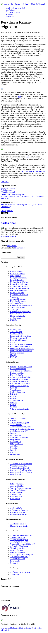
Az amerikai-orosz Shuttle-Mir (21, 535)
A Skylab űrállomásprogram (20, 546)
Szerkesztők (10, 17)
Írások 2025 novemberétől (15, 8)
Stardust (13, 433)
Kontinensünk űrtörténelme (20, 384)
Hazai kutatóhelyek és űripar (20, 336)
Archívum (9, 14)
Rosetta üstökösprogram (19, 340)
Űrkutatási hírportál (13, 12)
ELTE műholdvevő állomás (20, 346)
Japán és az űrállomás (18, 490)
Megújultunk (10, 10)
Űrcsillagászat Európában (19, 379)
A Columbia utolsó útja (18, 524)
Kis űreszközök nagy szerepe (21, 305)
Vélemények (15, 574)
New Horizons (15, 442)
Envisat (13, 398)
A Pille (12, 342)
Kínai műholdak (16, 497)
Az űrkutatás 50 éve (17, 559)
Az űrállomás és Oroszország (21, 464)
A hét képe (14, 310)
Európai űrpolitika (17, 373)
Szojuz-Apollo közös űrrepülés (21, 555)
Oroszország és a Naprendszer (21, 470)
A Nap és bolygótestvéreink (20, 377)
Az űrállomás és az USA (19, 431)
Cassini (13, 420)
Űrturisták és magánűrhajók (20, 312)
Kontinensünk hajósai (18, 369)
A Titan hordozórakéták (19, 557)
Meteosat (13, 403)
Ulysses (13, 405)
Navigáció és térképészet (19, 282)
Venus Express (15, 390)
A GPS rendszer (16, 425)
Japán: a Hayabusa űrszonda (20, 488)
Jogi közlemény (26, 628)
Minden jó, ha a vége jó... (19, 526)
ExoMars (13, 407)
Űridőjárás (14, 320)
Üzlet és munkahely (17, 274)
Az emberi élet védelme (19, 286)
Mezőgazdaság (15, 276)
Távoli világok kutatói (18, 307)
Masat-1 (13, 355)
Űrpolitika (14, 297)
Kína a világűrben (16, 492)
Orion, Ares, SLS (16, 444)
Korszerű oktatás (16, 271)
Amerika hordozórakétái (19, 437)
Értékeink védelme (17, 293)
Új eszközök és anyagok (19, 295)
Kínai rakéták (15, 499)
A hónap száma (16, 318)
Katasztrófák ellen (17, 280)
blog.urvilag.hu (19, 248)
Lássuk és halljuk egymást (19, 288)
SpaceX (13, 450)
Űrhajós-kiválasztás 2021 (19, 409)
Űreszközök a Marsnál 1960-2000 (22, 544)
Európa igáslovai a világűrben (21, 367)
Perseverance (15, 454)
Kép (19, 97)
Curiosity (13, 448)
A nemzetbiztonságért (18, 299)
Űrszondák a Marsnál (18, 512)
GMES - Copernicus (17, 392)
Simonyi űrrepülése (17, 353)
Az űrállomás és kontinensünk (21, 371)
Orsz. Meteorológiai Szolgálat (21, 351)
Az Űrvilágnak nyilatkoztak (20, 572)
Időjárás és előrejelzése (18, 291)
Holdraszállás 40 (16, 561)
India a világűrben (17, 484)
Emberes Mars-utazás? (18, 514)
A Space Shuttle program (19, 423)
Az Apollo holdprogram (19, 540)
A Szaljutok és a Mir (17, 538)
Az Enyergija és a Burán (19, 542)
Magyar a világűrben (18, 552)
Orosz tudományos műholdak (21, 472)
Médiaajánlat (15, 628)
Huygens (13, 388)
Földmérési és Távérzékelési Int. (22, 349)
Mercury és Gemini (17, 550)
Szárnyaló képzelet (17, 303)
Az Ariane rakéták (17, 400)
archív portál (12, 246)
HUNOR (13, 357)
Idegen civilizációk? (17, 316)
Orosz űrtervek (15, 474)
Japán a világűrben (17, 486)
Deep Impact (15, 440)
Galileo (13, 396)
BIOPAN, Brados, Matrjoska (21, 344)
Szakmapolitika (16, 330)
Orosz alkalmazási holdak (19, 468)
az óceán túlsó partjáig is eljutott (33, 171)
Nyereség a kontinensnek (19, 381)
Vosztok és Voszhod (17, 548)
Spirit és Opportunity (18, 418)
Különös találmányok (18, 301)
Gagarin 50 (14, 563)
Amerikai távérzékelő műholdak (22, 429)
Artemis (13, 452)
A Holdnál (14, 446)
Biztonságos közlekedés (19, 284)
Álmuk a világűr (16, 332)
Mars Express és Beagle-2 (19, 386)
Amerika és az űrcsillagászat (20, 427)
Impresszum (5, 628)
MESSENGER (16, 435)
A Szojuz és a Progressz (19, 510)
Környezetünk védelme (18, 278)
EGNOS (13, 394)
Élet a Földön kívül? (17, 314)
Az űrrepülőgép (16, 508)
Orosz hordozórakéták (18, 466)
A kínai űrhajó (15, 494)
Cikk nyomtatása (7, 211)
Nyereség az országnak (18, 338)
